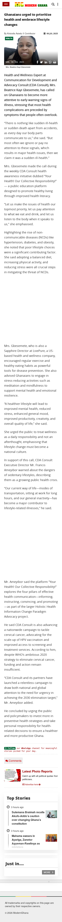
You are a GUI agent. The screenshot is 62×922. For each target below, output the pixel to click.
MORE (47, 872)
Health (9, 38)
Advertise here (32, 784)
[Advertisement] (31, 309)
